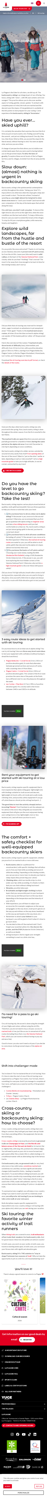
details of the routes (11, 363)
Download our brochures (17, 1356)
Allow (18, 711)
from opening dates (34, 454)
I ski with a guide (13, 470)
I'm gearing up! (12, 824)
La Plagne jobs (11, 1368)
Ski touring (41, 13)
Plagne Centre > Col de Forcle (17, 671)
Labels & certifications (15, 1386)
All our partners (13, 1391)
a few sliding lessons (20, 524)
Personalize (23, 1493)
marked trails (7, 1031)
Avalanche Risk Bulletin (15, 555)
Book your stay (20, 9)
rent (26, 1208)
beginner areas (38, 522)
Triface (8, 1096)
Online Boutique (12, 1362)
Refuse (39, 1486)
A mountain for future (16, 1350)
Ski (33, 13)
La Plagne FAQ (11, 1374)
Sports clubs (10, 1380)
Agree (7, 1486)
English (32, 3)
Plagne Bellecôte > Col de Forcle (18, 661)
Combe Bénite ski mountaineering (18, 1091)
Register (27, 1340)
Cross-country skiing (9, 1141)
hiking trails (10, 1234)
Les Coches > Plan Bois (14, 684)
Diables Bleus (14, 1098)
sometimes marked (31, 1166)
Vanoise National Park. (29, 257)
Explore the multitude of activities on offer (16, 13)
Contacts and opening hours (19, 1425)
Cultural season (19, 1316)
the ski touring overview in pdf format (24, 360)
